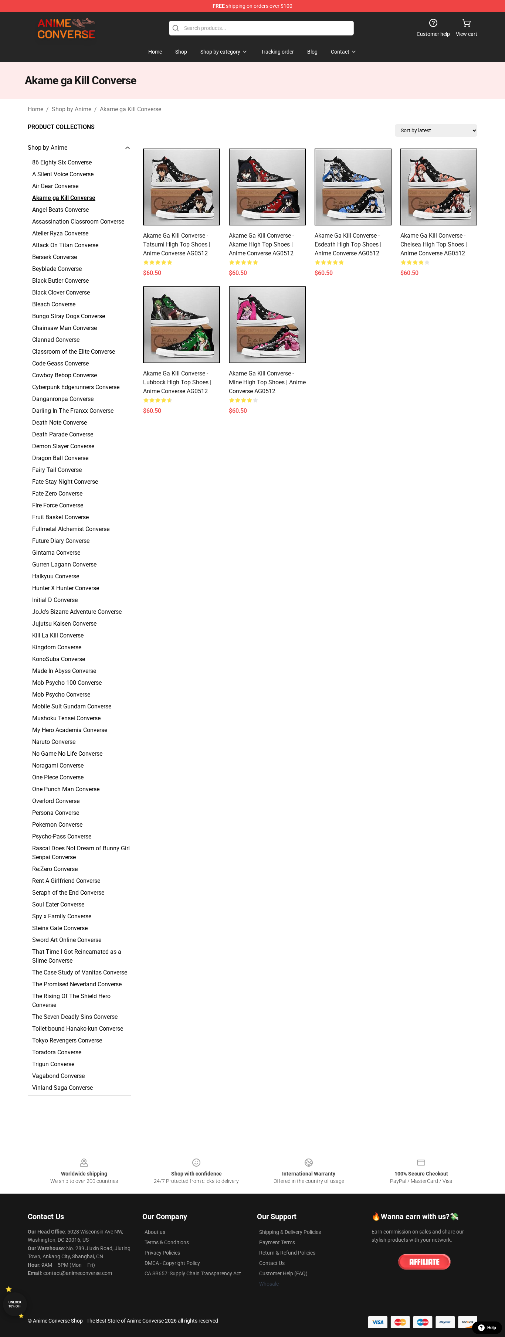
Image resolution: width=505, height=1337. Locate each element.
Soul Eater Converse (58, 904)
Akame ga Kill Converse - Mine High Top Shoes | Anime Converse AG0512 (267, 382)
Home (35, 109)
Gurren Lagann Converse (64, 564)
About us (155, 1232)
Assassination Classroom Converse (78, 221)
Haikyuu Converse (55, 576)
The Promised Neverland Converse (77, 984)
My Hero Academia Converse (69, 730)
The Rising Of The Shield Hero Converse (71, 1000)
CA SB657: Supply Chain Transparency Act (193, 1273)
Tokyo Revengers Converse (67, 1040)
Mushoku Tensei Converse (66, 718)
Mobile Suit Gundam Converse (71, 706)
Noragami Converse (58, 765)
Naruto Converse (53, 741)
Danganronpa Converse (63, 398)
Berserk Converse (54, 257)
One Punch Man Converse (65, 789)
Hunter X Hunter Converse (65, 588)
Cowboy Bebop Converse (64, 375)
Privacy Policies (162, 1253)
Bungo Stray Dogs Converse (68, 316)
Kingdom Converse (56, 647)
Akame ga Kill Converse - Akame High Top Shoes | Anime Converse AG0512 (261, 244)
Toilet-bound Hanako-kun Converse (77, 1028)
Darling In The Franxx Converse (72, 410)
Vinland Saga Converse (62, 1087)
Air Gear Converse (55, 186)
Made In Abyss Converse (64, 670)
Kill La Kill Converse (58, 635)
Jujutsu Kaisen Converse (64, 623)
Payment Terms (277, 1242)
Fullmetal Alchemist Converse (70, 529)
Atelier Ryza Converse (60, 233)
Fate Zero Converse (57, 493)
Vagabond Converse (58, 1075)
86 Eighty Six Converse (62, 162)
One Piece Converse (58, 777)
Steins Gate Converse (60, 928)
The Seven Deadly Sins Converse (75, 1016)
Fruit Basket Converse (60, 517)
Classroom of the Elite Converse (73, 351)
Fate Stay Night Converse (65, 481)
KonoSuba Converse (58, 659)
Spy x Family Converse (61, 916)
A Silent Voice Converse (63, 174)
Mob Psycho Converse (61, 694)
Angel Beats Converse (60, 209)
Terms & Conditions (167, 1242)
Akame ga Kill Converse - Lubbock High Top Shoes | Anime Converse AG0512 (177, 382)
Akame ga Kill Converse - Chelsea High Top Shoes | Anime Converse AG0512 (433, 244)
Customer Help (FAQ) (283, 1273)
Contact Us (272, 1263)
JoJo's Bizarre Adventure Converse (77, 611)
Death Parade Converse (62, 434)
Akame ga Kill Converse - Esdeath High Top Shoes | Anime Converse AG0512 (348, 244)
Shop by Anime (71, 109)
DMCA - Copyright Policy (172, 1263)
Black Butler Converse (60, 280)
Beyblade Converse (57, 268)
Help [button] (491, 1327)
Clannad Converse (55, 339)
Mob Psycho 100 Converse (67, 682)
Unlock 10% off (15, 1304)
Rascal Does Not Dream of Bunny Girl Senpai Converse (81, 853)
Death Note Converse (59, 422)
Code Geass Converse (60, 363)
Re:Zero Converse (55, 868)
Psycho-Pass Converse (61, 836)
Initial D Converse (55, 599)
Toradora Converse (56, 1052)
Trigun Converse (53, 1064)
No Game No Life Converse (67, 753)
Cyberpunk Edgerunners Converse (75, 387)
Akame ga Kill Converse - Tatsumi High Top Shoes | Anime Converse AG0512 (176, 244)
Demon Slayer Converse (63, 446)
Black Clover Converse (61, 292)
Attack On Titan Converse (65, 245)
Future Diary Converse (60, 540)
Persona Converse (55, 812)
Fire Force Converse (57, 505)
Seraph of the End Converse (68, 892)
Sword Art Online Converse (66, 939)
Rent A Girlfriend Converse (66, 880)
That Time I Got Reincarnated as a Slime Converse (76, 956)
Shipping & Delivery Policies (290, 1232)
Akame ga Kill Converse (130, 109)
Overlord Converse (55, 800)
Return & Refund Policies (287, 1253)
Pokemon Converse (57, 824)
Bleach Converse (53, 304)
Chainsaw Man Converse (64, 327)
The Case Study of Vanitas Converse (79, 972)
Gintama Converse (56, 552)
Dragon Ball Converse (60, 458)
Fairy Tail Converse (57, 469)
